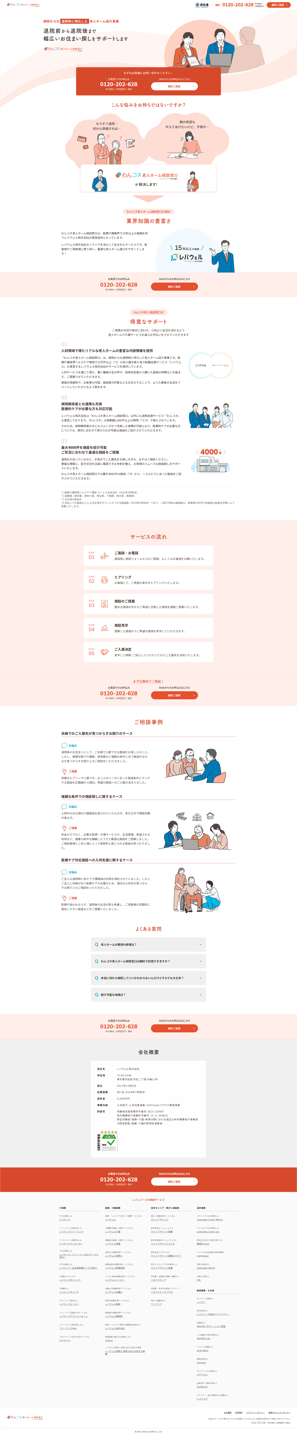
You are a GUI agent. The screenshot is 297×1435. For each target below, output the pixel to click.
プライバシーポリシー (255, 1412)
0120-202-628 (237, 5)
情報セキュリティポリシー (280, 1412)
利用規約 (239, 1412)
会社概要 (227, 1412)
